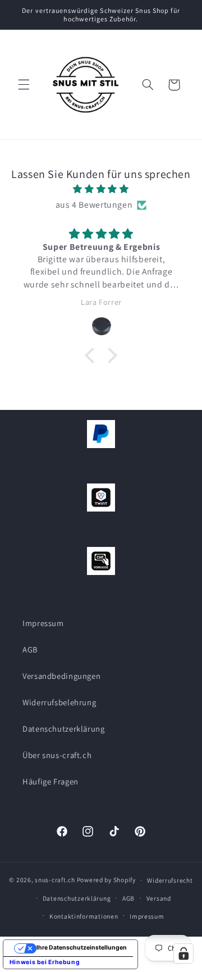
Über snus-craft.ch (56, 755)
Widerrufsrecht (169, 880)
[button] (23, 85)
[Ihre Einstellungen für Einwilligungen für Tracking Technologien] (183, 953)
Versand (158, 898)
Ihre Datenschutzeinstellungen (81, 947)
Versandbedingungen (61, 675)
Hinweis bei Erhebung (45, 962)
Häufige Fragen (50, 781)
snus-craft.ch (55, 879)
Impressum (43, 623)
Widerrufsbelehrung (59, 702)
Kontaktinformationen (83, 916)
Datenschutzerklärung (63, 728)
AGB (30, 649)
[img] (101, 189)
